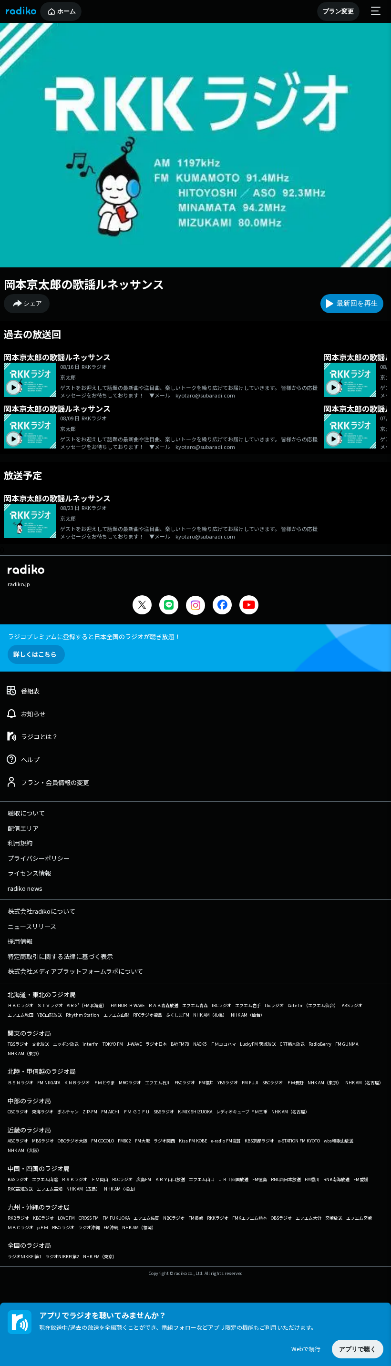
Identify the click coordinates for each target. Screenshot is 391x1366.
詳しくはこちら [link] (35, 654)
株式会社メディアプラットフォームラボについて (75, 971)
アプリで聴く (357, 1349)
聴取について (26, 812)
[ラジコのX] (142, 606)
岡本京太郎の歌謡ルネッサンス (84, 283)
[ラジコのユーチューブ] (248, 606)
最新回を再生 (357, 303)
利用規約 (20, 842)
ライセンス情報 (29, 872)
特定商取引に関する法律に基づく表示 (60, 956)
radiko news (25, 888)
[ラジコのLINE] (168, 606)
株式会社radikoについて (41, 911)
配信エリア (23, 828)
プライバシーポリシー (39, 858)
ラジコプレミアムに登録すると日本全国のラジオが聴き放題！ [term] (94, 636)
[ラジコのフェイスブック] (222, 606)
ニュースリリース (32, 926)
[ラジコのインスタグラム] (195, 605)
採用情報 (20, 941)
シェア (32, 303)
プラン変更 (338, 11)
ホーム (66, 11)
